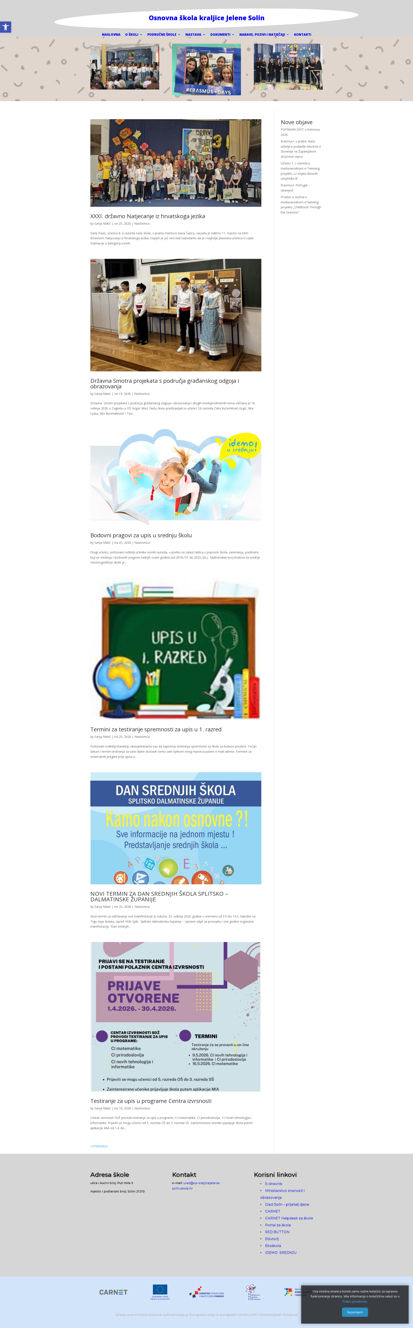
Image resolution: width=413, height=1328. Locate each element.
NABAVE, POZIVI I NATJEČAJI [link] (262, 35)
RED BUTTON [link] (277, 1232)
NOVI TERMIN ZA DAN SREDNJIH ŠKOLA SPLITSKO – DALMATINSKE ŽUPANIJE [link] (159, 896)
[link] (5, 27)
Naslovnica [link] (141, 223)
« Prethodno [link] (99, 1146)
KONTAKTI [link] (302, 35)
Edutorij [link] (272, 1239)
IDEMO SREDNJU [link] (281, 1253)
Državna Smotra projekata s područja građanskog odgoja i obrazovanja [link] (164, 383)
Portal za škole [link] (278, 1225)
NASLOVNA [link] (111, 35)
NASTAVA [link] (193, 35)
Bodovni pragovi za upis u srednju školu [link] (141, 535)
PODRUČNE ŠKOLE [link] (161, 35)
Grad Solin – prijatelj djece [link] (287, 1204)
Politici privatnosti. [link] (355, 1301)
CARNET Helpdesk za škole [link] (289, 1218)
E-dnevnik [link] (273, 1184)
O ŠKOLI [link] (131, 35)
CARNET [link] (272, 1211)
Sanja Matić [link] (102, 223)
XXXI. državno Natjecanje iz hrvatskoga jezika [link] (147, 216)
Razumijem (355, 1312)
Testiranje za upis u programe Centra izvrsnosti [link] (150, 1101)
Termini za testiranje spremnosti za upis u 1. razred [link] (156, 729)
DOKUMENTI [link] (220, 35)
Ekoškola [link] (273, 1246)
